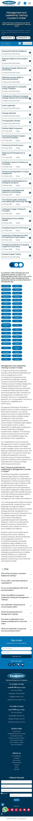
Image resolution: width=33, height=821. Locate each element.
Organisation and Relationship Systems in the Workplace (13, 191)
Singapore (6, 321)
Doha (6, 303)
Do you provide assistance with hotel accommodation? (14, 589)
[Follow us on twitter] (8, 809)
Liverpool (17, 359)
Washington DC (6, 325)
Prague (17, 317)
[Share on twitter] (14, 664)
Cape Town (6, 343)
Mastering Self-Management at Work (13, 154)
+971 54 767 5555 (19, 693)
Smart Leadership (8, 105)
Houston (17, 303)
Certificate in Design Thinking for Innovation (14, 210)
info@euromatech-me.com (16, 719)
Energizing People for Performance (15, 228)
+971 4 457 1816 (17, 712)
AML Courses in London (16, 742)
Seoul (17, 336)
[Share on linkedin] (18, 664)
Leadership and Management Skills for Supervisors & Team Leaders (15, 236)
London (17, 289)
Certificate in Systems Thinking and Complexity (15, 163)
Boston (17, 352)
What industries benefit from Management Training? (11, 613)
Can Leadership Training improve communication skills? (13, 606)
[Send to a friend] (22, 664)
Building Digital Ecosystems (12, 128)
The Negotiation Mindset (11, 121)
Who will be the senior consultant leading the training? (13, 575)
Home (3, 30)
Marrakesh (6, 352)
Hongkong (6, 336)
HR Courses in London (16, 740)
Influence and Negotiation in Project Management (15, 172)
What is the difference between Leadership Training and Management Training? (15, 597)
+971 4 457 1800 (17, 690)
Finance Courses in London (16, 738)
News (16, 767)
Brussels (17, 296)
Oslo (6, 359)
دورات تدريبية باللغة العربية (16, 709)
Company (16, 758)
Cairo (6, 300)
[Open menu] (29, 3)
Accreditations (16, 756)
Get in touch (16, 760)
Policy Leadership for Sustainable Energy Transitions (14, 87)
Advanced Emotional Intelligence (14, 51)
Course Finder (16, 731)
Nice (6, 333)
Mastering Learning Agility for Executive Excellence (13, 78)
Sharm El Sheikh (17, 347)
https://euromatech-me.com (16, 722)
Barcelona (6, 296)
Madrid (6, 355)
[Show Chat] (5, 809)
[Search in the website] (25, 3)
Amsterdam (6, 293)
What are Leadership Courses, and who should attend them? (13, 630)
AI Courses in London (16, 736)
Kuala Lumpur (6, 289)
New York (6, 314)
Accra (6, 340)
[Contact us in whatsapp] (28, 809)
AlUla (17, 355)
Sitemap (16, 769)
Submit (16, 800)
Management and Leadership (15, 30)
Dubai (28, 30)
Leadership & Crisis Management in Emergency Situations (14, 182)
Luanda (17, 343)
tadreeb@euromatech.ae (16, 715)
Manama (6, 310)
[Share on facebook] (9, 664)
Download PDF (7, 38)
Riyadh (17, 286)
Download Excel (22, 38)
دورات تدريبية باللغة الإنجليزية (16, 687)
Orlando (17, 314)
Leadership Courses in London (16, 733)
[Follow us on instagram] (16, 809)
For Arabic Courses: (16, 706)
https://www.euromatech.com (16, 699)
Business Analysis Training (11, 254)
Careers (16, 764)
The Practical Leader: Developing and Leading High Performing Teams (15, 200)
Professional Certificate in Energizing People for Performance (15, 245)
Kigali (17, 340)
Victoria (6, 348)
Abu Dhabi (6, 286)
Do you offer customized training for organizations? (14, 582)
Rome (17, 321)
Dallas (17, 329)
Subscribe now (16, 656)
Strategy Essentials (9, 113)
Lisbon (17, 307)
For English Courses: (16, 684)
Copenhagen (17, 300)
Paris (6, 317)
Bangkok (17, 293)
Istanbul (6, 307)
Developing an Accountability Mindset (13, 219)
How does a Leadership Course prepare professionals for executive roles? (14, 621)
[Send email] (24, 809)
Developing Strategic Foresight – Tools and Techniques (14, 137)
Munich (17, 310)
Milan (17, 325)
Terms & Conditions (16, 744)
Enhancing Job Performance (12, 145)
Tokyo (17, 333)
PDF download (16, 762)
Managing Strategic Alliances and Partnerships (14, 69)
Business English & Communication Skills (15, 59)
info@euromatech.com (17, 696)
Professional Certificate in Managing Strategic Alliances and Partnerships (15, 97)
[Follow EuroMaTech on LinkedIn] (2, 804)
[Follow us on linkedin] (12, 809)
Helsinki (6, 329)
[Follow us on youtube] (20, 809)
